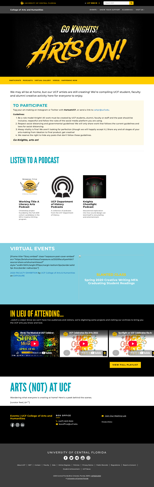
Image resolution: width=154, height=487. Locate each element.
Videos (56, 80)
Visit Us (140, 10)
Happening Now (69, 80)
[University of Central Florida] (38, 3)
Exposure (19, 276)
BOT (30, 465)
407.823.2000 (96, 476)
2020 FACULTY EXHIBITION (24, 273)
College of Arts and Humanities (26, 10)
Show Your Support (110, 10)
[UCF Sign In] (92, 3)
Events (93, 10)
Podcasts (28, 80)
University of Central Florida (77, 452)
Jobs (53, 465)
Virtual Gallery (43, 80)
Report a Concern (129, 465)
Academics (127, 10)
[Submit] (131, 3)
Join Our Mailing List (115, 416)
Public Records (102, 465)
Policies (76, 465)
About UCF (21, 465)
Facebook (66, 458)
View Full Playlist (125, 365)
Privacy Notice (87, 465)
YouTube (83, 458)
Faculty (46, 465)
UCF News (86, 469)
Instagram (88, 458)
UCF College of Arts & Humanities (58, 273)
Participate (15, 80)
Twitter (71, 458)
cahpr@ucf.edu (101, 110)
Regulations (115, 465)
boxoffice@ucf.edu (68, 424)
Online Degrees (64, 465)
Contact (38, 465)
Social (77, 458)
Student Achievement (71, 469)
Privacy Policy (107, 422)
